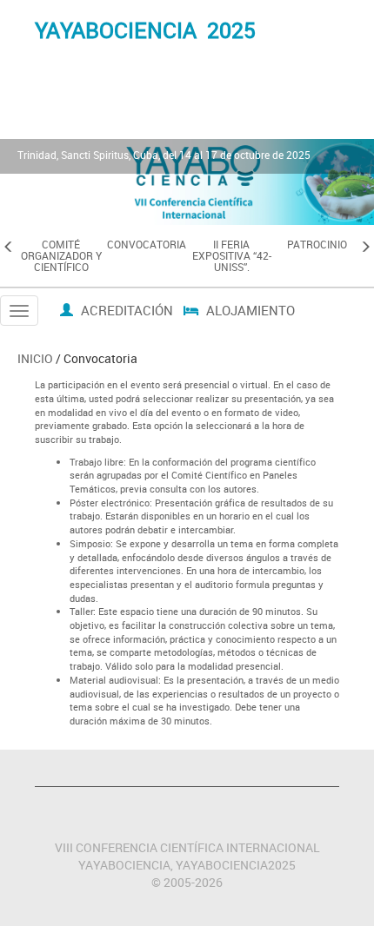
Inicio (35, 358)
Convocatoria (146, 244)
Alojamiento (249, 310)
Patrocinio (317, 244)
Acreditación (125, 310)
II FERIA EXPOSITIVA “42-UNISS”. (231, 255)
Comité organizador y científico (61, 255)
